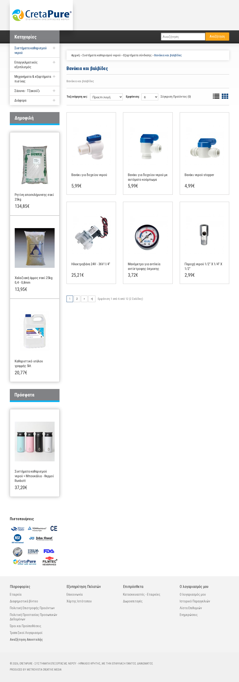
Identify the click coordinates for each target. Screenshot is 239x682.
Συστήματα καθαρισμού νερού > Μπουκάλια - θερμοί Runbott (34, 476)
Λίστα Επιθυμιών (191, 608)
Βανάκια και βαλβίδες (168, 55)
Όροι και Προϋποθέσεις (25, 626)
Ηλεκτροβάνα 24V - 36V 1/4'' (90, 264)
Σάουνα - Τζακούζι (27, 91)
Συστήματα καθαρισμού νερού (101, 55)
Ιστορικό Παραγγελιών (195, 601)
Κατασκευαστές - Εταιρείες (141, 594)
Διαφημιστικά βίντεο (24, 601)
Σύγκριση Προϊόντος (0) (176, 96)
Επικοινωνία (75, 594)
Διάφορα (20, 100)
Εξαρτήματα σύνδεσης (137, 55)
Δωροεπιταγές (133, 601)
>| (92, 298)
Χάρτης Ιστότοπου (79, 601)
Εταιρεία (15, 594)
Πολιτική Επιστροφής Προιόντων (32, 608)
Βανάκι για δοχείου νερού (89, 175)
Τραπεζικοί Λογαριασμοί (26, 633)
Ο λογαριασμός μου (193, 594)
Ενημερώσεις (189, 615)
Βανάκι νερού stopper (199, 175)
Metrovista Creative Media (44, 669)
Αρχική (75, 55)
